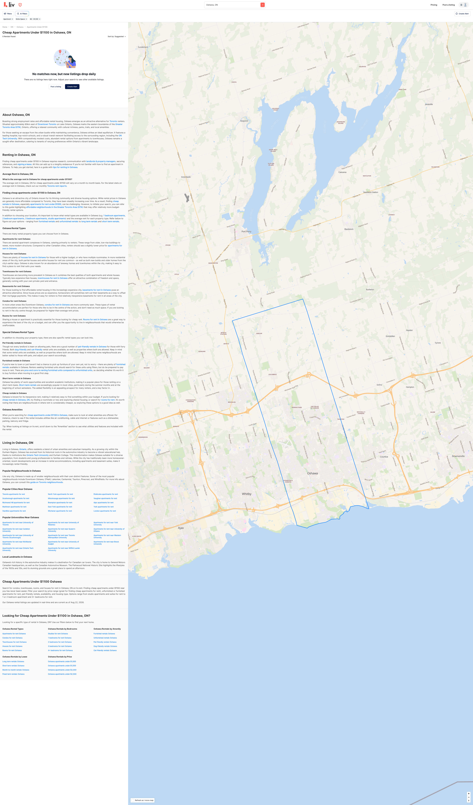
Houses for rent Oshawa (12, 646)
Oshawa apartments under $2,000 (62, 670)
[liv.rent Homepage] (9, 5)
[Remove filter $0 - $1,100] (39, 19)
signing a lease (24, 164)
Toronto (113, 121)
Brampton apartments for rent (60, 502)
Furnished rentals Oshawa (104, 634)
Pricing (434, 5)
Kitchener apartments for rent (60, 511)
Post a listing (449, 5)
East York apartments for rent (60, 507)
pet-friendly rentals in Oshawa (92, 346)
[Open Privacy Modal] (20, 5)
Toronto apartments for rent (13, 494)
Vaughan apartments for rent (105, 498)
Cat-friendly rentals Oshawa (105, 650)
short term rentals (110, 221)
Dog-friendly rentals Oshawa (105, 646)
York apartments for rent (104, 507)
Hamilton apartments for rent (14, 511)
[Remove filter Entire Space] (26, 19)
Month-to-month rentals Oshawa (15, 670)
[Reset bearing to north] (469, 801)
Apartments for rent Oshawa (14, 634)
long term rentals (89, 221)
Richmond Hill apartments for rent (16, 502)
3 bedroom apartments (36, 218)
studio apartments (57, 218)
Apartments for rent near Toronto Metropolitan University (61, 536)
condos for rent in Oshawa (57, 304)
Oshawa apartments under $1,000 (62, 661)
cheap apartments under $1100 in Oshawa (47, 415)
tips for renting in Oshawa (65, 167)
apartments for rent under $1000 (45, 204)
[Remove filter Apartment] (12, 19)
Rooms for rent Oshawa (12, 650)
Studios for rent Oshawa (58, 634)
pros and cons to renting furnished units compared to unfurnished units (58, 370)
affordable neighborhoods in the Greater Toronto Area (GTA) (54, 207)
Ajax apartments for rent (103, 502)
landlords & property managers (101, 161)
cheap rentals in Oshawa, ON (16, 400)
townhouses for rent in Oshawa (53, 278)
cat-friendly (36, 349)
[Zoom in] (469, 793)
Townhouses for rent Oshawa (14, 642)
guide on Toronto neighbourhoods (46, 482)
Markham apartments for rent (14, 507)
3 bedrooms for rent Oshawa (60, 646)
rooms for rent (108, 400)
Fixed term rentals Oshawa (13, 674)
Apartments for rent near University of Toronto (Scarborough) (17, 536)
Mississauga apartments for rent (61, 498)
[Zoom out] (469, 797)
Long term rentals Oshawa (13, 661)
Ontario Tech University (37, 455)
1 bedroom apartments (114, 215)
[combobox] (206, 5)
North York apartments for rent (60, 494)
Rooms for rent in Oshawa (95, 319)
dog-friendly (21, 349)
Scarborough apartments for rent (15, 498)
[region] (300, 413)
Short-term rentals (28, 385)
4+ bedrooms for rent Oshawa (60, 650)
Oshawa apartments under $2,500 (62, 674)
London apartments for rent (105, 511)
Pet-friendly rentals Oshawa (105, 642)
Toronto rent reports (57, 186)
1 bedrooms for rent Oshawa (59, 638)
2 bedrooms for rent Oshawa (60, 642)
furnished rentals (47, 221)
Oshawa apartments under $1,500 (62, 666)
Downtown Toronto (47, 124)
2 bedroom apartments (13, 218)
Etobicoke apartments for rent (106, 494)
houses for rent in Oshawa (33, 257)
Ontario (22, 449)
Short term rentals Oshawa (13, 666)
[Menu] (463, 5)
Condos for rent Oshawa (12, 638)
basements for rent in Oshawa (97, 290)
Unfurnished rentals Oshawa (105, 638)
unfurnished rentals (69, 221)
